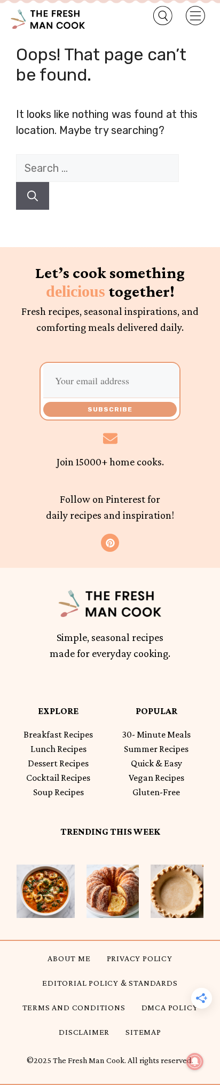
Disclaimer (84, 1031)
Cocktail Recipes (58, 777)
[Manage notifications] (194, 1061)
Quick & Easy (156, 763)
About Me (69, 958)
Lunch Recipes (58, 748)
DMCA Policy (170, 1007)
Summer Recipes (156, 748)
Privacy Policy (139, 958)
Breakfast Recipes (58, 734)
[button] (157, 16)
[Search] (32, 196)
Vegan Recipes (156, 777)
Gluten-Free (156, 792)
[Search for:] (97, 168)
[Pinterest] (110, 543)
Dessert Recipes (58, 763)
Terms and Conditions (73, 1007)
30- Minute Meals (156, 734)
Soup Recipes (58, 792)
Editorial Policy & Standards (109, 982)
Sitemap (143, 1031)
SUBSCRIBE (110, 409)
